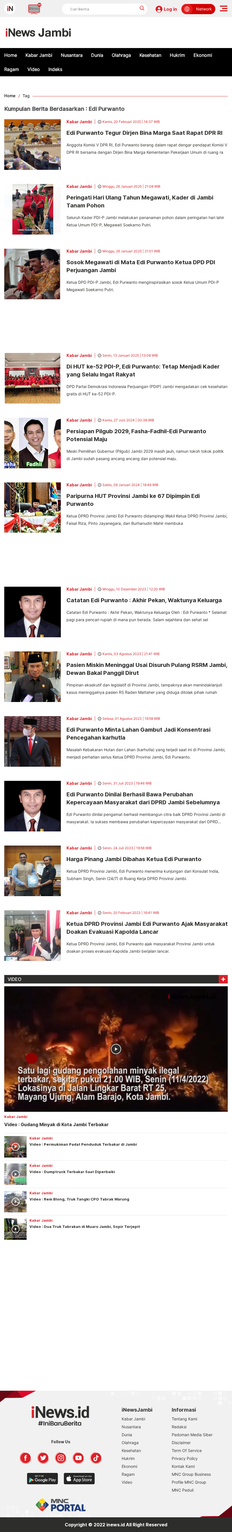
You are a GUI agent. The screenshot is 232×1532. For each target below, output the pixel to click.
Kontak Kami (183, 1466)
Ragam (11, 69)
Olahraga (121, 55)
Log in (170, 9)
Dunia (97, 55)
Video (33, 69)
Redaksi (179, 1426)
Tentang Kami (184, 1418)
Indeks (55, 69)
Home (10, 55)
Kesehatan (150, 55)
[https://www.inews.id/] (38, 32)
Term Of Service (187, 1450)
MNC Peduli (183, 1490)
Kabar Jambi (38, 55)
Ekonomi (203, 55)
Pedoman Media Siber (192, 1434)
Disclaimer (181, 1442)
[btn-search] (142, 8)
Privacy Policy (185, 1458)
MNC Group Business (191, 1474)
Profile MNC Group (189, 1482)
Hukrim (177, 55)
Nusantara (72, 55)
